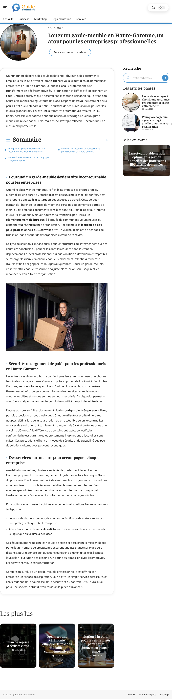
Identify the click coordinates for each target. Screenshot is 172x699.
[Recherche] (153, 7)
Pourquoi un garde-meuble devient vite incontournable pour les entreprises (26, 150)
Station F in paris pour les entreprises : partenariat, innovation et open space (95, 642)
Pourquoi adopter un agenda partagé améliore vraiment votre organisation (157, 121)
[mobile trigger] (6, 7)
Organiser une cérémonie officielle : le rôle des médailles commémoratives (57, 642)
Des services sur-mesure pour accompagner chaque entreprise (29, 159)
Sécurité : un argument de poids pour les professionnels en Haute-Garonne (80, 150)
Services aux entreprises (70, 52)
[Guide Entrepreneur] (24, 7)
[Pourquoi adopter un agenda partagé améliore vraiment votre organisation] (131, 123)
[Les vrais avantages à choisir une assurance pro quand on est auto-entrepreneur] (131, 102)
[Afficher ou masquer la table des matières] (74, 140)
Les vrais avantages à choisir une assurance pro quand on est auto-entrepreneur (156, 101)
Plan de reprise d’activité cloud (18, 643)
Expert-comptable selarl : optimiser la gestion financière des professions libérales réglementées (146, 157)
